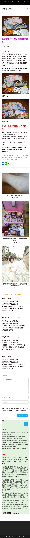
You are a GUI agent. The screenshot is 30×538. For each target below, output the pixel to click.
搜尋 (3, 421)
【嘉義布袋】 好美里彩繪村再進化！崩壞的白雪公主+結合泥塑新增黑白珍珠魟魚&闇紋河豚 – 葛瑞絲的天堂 (15, 469)
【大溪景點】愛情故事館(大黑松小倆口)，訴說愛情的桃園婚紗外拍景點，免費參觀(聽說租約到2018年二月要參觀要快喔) (15, 506)
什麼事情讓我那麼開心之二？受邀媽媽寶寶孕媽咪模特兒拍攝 (15, 284)
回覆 (19, 298)
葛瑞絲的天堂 (7, 8)
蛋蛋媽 (16, 54)
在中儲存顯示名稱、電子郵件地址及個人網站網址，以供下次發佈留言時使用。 (15, 409)
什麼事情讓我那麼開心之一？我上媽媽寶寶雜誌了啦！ (15, 239)
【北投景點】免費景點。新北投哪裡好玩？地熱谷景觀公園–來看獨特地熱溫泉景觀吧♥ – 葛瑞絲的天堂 (15, 482)
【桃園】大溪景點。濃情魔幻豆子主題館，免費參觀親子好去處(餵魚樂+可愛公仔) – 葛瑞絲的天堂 (15, 502)
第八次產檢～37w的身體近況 (15, 195)
